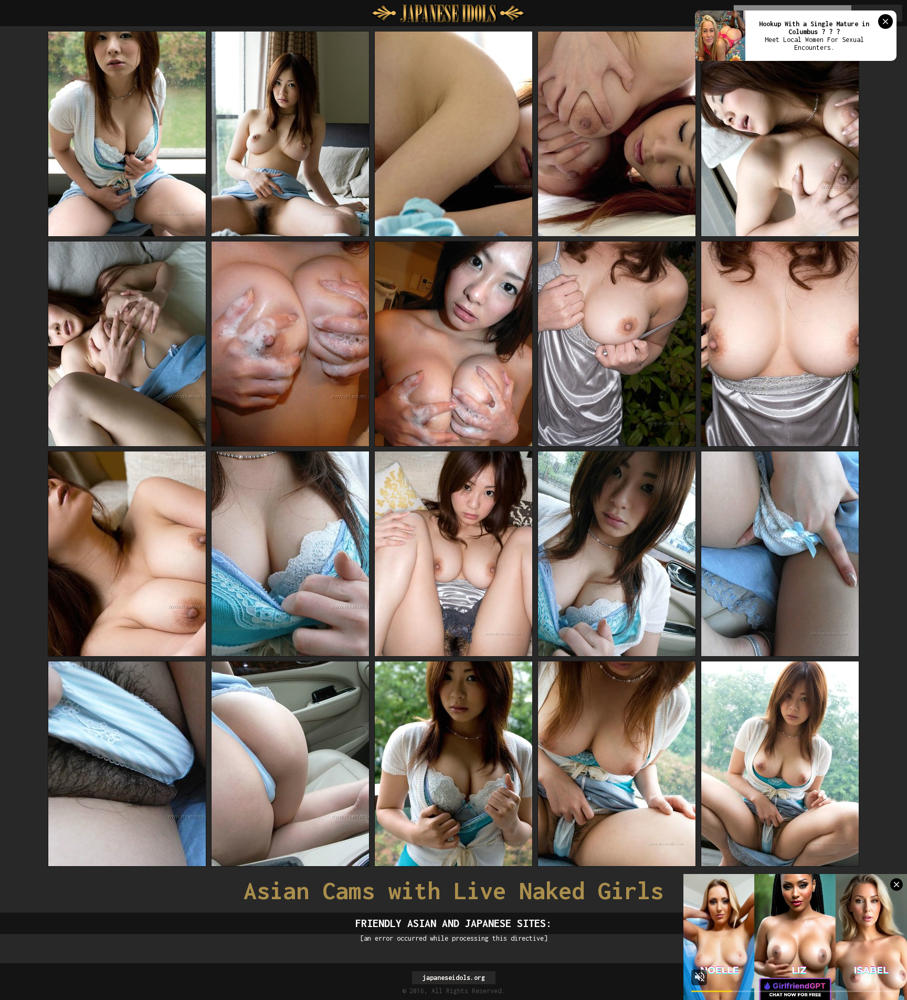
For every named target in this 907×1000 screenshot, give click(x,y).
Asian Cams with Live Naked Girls (453, 890)
